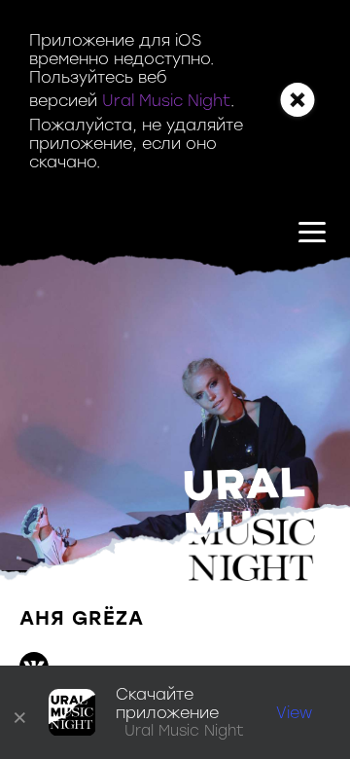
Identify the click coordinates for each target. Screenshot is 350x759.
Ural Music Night (166, 100)
